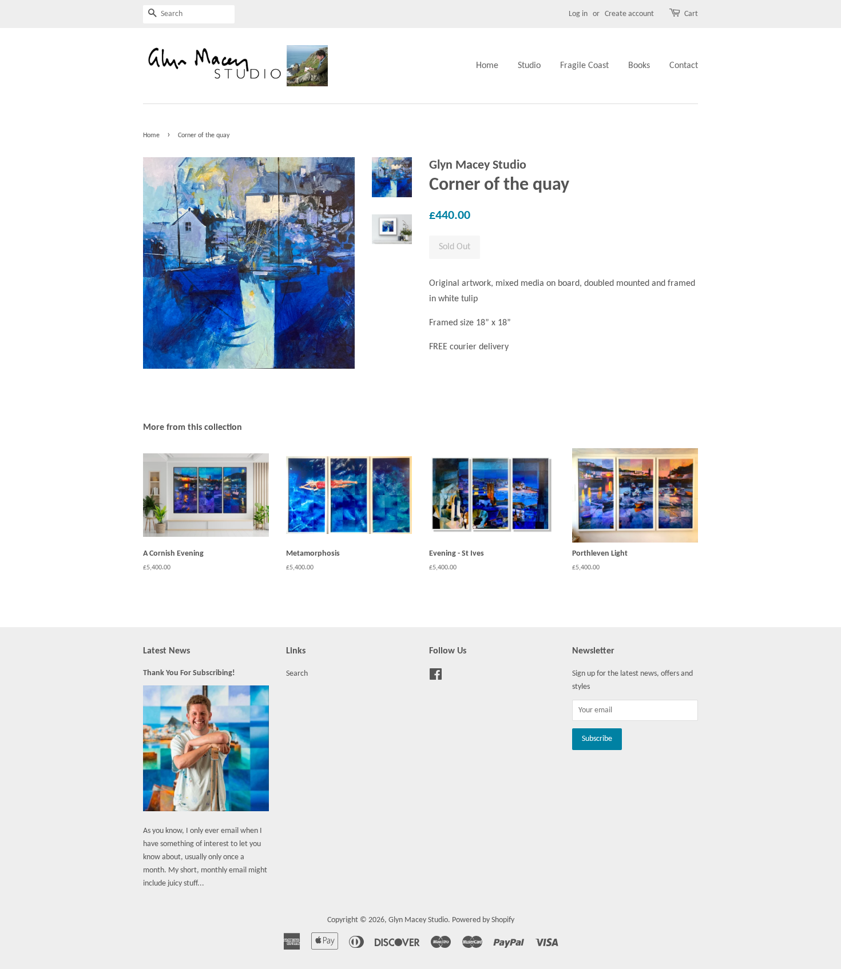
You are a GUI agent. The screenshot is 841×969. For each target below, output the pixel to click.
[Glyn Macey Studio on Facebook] (435, 677)
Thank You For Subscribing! (189, 673)
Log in (578, 14)
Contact (683, 65)
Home (487, 65)
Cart (691, 14)
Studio (529, 65)
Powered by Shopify (483, 920)
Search (297, 673)
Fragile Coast (584, 65)
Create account (629, 14)
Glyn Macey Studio (418, 920)
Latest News (166, 651)
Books (639, 65)
